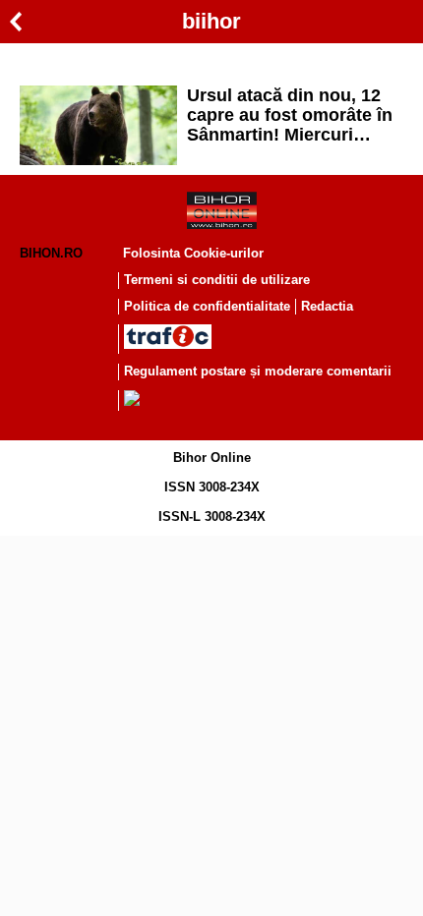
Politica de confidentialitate (207, 306)
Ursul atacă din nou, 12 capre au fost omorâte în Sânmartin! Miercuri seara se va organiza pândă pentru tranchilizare (290, 115)
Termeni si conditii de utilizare (217, 279)
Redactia (327, 306)
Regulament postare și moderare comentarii (258, 371)
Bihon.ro (51, 253)
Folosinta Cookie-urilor (193, 253)
